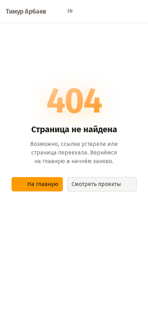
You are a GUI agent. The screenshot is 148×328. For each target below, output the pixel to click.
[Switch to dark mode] (84, 11)
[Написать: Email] (97, 11)
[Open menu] (138, 11)
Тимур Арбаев (26, 11)
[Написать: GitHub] (125, 11)
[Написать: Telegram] (111, 11)
